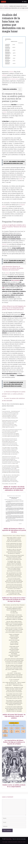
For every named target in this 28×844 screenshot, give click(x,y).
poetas (5, 112)
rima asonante (15, 280)
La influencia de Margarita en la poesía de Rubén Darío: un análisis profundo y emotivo (13, 394)
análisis (7, 273)
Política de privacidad (12, 841)
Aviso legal (4, 841)
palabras (4, 75)
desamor (4, 244)
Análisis (6, 6)
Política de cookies (22, 841)
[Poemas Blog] (3, 1)
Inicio (1, 6)
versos (20, 178)
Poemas (11, 71)
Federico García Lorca (12, 79)
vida (3, 287)
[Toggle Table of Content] (19, 89)
